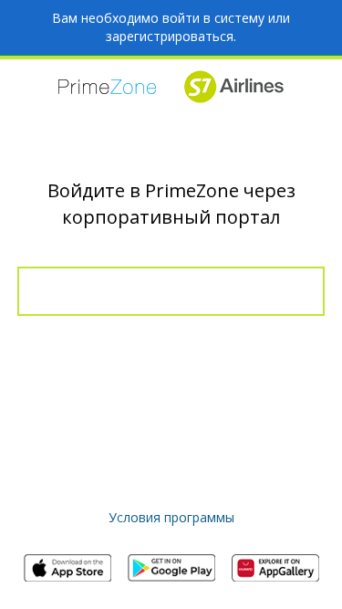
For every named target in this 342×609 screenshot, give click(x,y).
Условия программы (171, 517)
